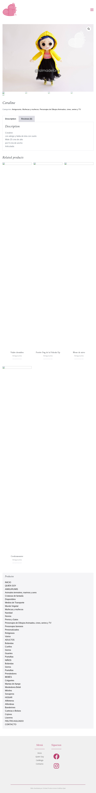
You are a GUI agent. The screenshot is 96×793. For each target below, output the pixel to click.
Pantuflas (9, 657)
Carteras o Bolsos (13, 711)
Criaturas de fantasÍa (14, 596)
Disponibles (10, 599)
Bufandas (9, 643)
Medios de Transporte (14, 603)
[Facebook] (56, 756)
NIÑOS (8, 660)
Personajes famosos (14, 626)
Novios (8, 616)
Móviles (8, 691)
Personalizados (12, 630)
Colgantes (9, 680)
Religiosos (9, 633)
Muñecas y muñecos (30, 109)
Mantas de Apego (12, 684)
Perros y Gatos (11, 619)
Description (10, 119)
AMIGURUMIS (11, 589)
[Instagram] (56, 766)
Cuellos (8, 647)
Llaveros (9, 718)
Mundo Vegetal (11, 606)
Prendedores (10, 674)
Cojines (8, 714)
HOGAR (8, 697)
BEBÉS (8, 677)
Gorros (8, 650)
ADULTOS (9, 640)
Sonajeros (9, 694)
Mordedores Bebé (13, 687)
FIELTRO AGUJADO (14, 721)
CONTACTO (10, 724)
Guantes (8, 653)
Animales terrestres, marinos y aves (20, 592)
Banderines (10, 707)
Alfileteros (9, 701)
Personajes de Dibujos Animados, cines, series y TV (60, 109)
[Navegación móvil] (92, 9)
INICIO (8, 582)
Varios (8, 636)
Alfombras (9, 704)
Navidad (8, 613)
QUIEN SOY (10, 586)
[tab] (10, 119)
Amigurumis (16, 109)
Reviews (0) (26, 119)
